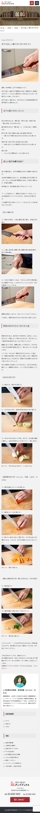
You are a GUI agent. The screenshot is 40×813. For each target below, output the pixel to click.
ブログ (9, 28)
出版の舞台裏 (9, 743)
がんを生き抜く (10, 751)
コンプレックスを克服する (13, 763)
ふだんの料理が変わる (12, 757)
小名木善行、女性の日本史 (13, 766)
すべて (7, 721)
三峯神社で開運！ (10, 745)
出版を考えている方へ (12, 748)
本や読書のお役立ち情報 (12, 754)
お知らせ (8, 724)
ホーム (2, 28)
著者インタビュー (10, 760)
